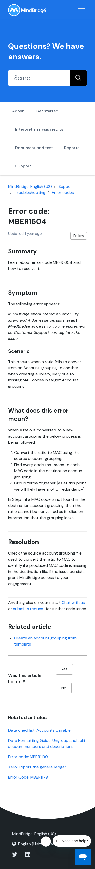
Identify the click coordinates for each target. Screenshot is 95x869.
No (63, 688)
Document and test (34, 147)
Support (23, 166)
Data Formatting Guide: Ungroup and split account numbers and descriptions (46, 743)
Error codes (63, 192)
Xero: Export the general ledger (37, 767)
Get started (47, 111)
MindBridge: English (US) (30, 186)
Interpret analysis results (39, 129)
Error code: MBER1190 (28, 756)
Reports (71, 147)
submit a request (29, 608)
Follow (78, 235)
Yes (64, 669)
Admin (18, 111)
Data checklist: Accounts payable (39, 730)
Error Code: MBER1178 (28, 777)
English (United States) (39, 844)
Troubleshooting (30, 192)
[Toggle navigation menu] (81, 10)
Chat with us (73, 602)
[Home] (27, 10)
